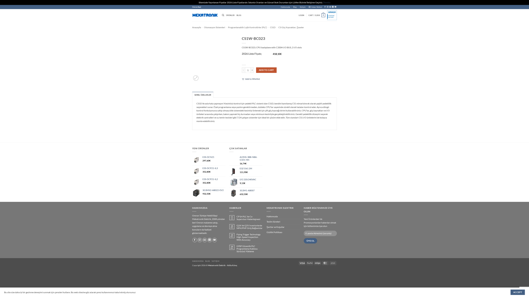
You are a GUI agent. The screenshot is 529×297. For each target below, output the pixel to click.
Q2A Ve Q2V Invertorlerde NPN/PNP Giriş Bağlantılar (249, 226)
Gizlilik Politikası (274, 232)
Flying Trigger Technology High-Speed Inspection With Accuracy (249, 237)
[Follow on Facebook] (325, 7)
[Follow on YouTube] (335, 7)
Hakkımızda (285, 7)
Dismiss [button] (326, 2)
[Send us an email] (330, 7)
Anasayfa (196, 27)
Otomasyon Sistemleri (214, 27)
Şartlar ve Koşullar (275, 227)
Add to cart (266, 70)
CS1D (273, 27)
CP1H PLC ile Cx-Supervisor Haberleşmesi (248, 217)
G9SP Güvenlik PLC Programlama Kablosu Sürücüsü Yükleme (247, 249)
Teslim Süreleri (273, 221)
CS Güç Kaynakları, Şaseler (291, 27)
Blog (295, 7)
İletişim (303, 7)
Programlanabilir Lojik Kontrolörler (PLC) (247, 27)
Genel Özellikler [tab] (202, 95)
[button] (315, 7)
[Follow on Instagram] (327, 7)
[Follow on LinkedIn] (333, 7)
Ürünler (230, 15)
